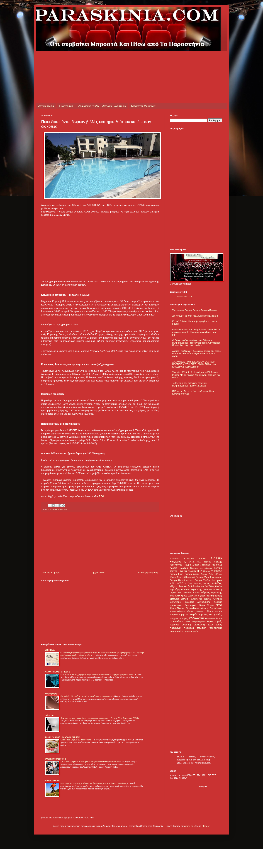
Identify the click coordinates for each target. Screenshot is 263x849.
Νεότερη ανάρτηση (51, 572)
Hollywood (175, 561)
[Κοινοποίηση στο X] (57, 505)
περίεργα (189, 627)
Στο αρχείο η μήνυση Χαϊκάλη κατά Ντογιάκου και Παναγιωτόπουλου (90, 761)
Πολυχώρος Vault (191, 592)
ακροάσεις (216, 595)
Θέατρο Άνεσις (192, 574)
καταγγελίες (215, 614)
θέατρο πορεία (214, 611)
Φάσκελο (49, 715)
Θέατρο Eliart (176, 574)
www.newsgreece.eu (55, 759)
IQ (185, 562)
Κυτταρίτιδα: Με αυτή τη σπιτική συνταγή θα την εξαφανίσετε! (86, 696)
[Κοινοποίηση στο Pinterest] (63, 505)
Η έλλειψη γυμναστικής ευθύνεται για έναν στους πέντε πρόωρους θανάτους (93, 783)
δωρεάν (53, 509)
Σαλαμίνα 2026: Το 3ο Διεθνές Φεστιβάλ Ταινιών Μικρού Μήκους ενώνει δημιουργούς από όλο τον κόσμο (196, 375)
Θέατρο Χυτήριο (203, 580)
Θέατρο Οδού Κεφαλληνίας (209, 577)
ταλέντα (188, 631)
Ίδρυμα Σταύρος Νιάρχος (197, 565)
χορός (195, 631)
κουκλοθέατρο (176, 621)
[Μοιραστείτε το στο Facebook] (60, 505)
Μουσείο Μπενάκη (212, 589)
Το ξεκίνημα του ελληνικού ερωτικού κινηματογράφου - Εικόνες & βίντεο (189, 384)
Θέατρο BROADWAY (212, 571)
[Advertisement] (106, 59)
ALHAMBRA (175, 559)
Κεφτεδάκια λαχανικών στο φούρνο (75, 740)
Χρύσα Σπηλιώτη (189, 595)
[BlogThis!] (53, 505)
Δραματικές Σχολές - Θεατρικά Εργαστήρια (102, 105)
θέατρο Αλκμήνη (177, 608)
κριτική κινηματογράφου (195, 621)
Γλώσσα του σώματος (201, 568)
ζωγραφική (190, 605)
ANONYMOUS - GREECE (57, 672)
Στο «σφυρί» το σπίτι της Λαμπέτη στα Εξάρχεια (195, 316)
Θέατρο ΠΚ (175, 580)
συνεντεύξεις (177, 631)
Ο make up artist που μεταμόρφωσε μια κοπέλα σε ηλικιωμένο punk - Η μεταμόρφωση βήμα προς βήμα (196, 332)
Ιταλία (172, 583)
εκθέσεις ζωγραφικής (198, 601)
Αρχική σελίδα (46, 105)
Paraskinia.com (184, 296)
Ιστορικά (217, 580)
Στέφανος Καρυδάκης (211, 592)
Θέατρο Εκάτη (207, 574)
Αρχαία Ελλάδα (179, 567)
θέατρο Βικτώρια (194, 608)
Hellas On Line (52, 780)
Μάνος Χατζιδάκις (212, 583)
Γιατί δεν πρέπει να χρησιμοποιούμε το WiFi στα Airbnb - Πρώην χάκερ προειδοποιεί (97, 674)
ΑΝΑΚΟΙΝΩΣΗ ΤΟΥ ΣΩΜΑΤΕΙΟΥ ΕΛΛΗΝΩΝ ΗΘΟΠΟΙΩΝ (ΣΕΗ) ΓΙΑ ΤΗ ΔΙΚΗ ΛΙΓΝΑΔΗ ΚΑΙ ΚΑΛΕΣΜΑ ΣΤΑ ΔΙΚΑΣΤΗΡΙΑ (194, 364)
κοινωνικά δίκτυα (213, 618)
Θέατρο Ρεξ (187, 580)
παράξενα (175, 627)
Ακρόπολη (217, 565)
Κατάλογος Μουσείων (143, 105)
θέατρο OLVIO (214, 605)
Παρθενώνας (176, 592)
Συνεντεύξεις (66, 105)
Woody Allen (195, 562)
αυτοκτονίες (196, 599)
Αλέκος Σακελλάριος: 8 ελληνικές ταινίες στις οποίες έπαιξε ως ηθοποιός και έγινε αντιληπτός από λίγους (196, 354)
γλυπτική (217, 599)
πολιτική (201, 627)
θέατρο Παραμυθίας (196, 611)
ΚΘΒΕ (180, 583)
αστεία (184, 598)
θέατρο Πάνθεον (177, 611)
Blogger (205, 826)
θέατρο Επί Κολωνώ (212, 608)
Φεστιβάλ (175, 595)
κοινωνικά (62, 509)
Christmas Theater (195, 558)
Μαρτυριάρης (51, 693)
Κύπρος (198, 583)
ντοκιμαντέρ (199, 624)
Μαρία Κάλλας (208, 586)
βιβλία (207, 598)
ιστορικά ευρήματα (179, 614)
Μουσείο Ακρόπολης (191, 589)
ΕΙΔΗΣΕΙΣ (50, 650)
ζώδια (202, 605)
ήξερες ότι (203, 595)
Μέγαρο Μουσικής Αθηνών (185, 586)
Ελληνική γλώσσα (187, 571)
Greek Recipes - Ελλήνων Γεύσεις (62, 737)
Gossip (216, 558)
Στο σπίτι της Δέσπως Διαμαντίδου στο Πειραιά (194, 310)
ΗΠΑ (199, 570)
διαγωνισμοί (175, 602)
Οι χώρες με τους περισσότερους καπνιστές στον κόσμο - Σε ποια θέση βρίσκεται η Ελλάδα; (100, 718)
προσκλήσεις (216, 628)
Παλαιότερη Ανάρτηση (147, 572)
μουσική (186, 624)
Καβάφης (188, 583)
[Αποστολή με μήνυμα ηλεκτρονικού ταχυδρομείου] (50, 505)
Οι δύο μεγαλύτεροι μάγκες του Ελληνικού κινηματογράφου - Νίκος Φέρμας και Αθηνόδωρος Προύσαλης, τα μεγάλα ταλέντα (196, 343)
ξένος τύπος (215, 624)
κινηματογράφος (179, 618)
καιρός (193, 614)
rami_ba (189, 826)
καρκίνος (203, 614)
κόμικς (210, 621)
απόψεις (174, 598)
